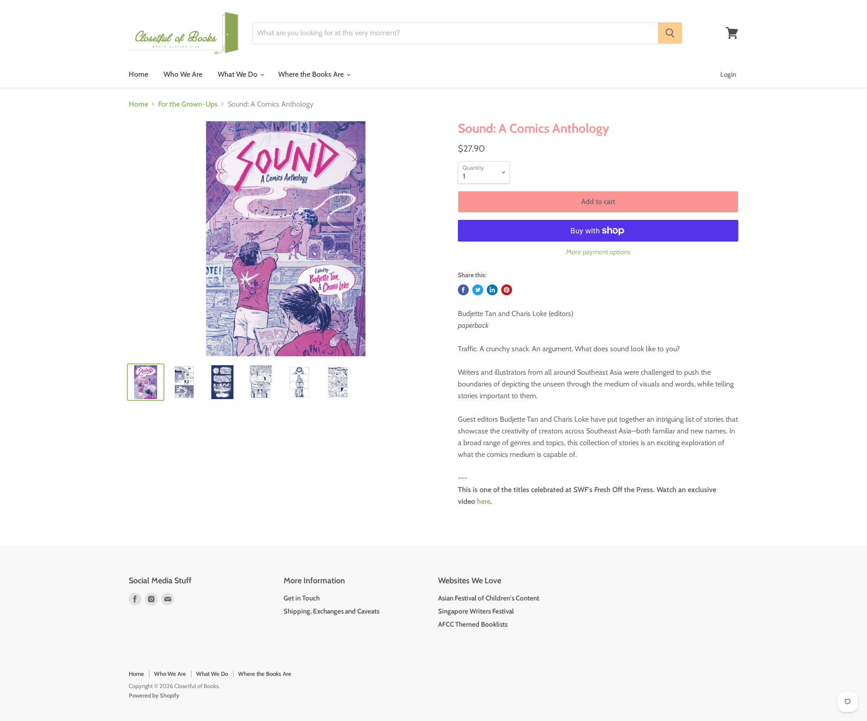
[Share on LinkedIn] (492, 289)
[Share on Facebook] (463, 289)
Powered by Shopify (154, 695)
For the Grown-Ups (188, 104)
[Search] (670, 33)
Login (728, 74)
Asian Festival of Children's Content (488, 598)
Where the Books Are (311, 74)
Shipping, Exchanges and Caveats (331, 611)
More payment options (598, 252)
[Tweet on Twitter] (477, 289)
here (483, 501)
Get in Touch (302, 598)
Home (138, 74)
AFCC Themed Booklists (473, 624)
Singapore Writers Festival (476, 611)
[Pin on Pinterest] (506, 289)
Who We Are (182, 74)
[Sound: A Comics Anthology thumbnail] (145, 382)
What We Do (238, 74)
